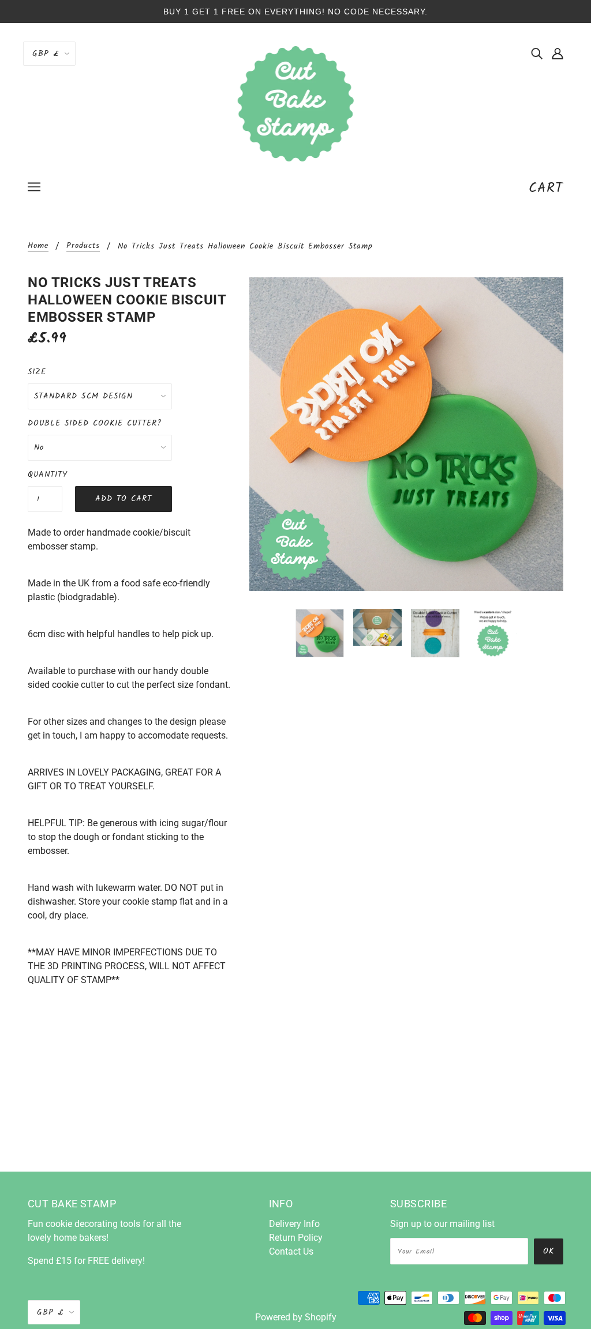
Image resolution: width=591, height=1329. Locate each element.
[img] (536, 53)
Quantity (45, 474)
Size (37, 372)
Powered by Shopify (295, 1317)
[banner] (296, 102)
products (83, 246)
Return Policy (296, 1237)
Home (38, 246)
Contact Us (291, 1251)
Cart (546, 188)
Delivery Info (294, 1223)
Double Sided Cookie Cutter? (95, 423)
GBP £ (45, 53)
